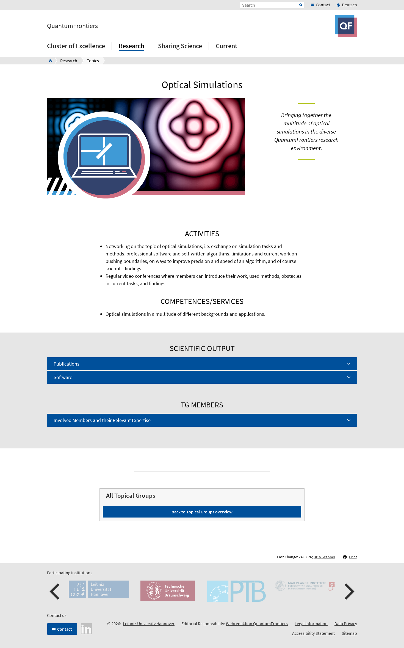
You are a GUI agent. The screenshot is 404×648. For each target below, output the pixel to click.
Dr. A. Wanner (324, 556)
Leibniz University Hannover (149, 623)
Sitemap (349, 633)
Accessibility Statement (313, 633)
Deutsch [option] (349, 4)
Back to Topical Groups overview (202, 511)
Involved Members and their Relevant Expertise (102, 420)
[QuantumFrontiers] (49, 60)
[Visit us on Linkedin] (86, 628)
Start (301, 5)
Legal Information (311, 623)
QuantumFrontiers (72, 26)
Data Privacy (345, 623)
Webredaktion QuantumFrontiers (257, 623)
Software (63, 377)
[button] (55, 591)
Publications (66, 364)
